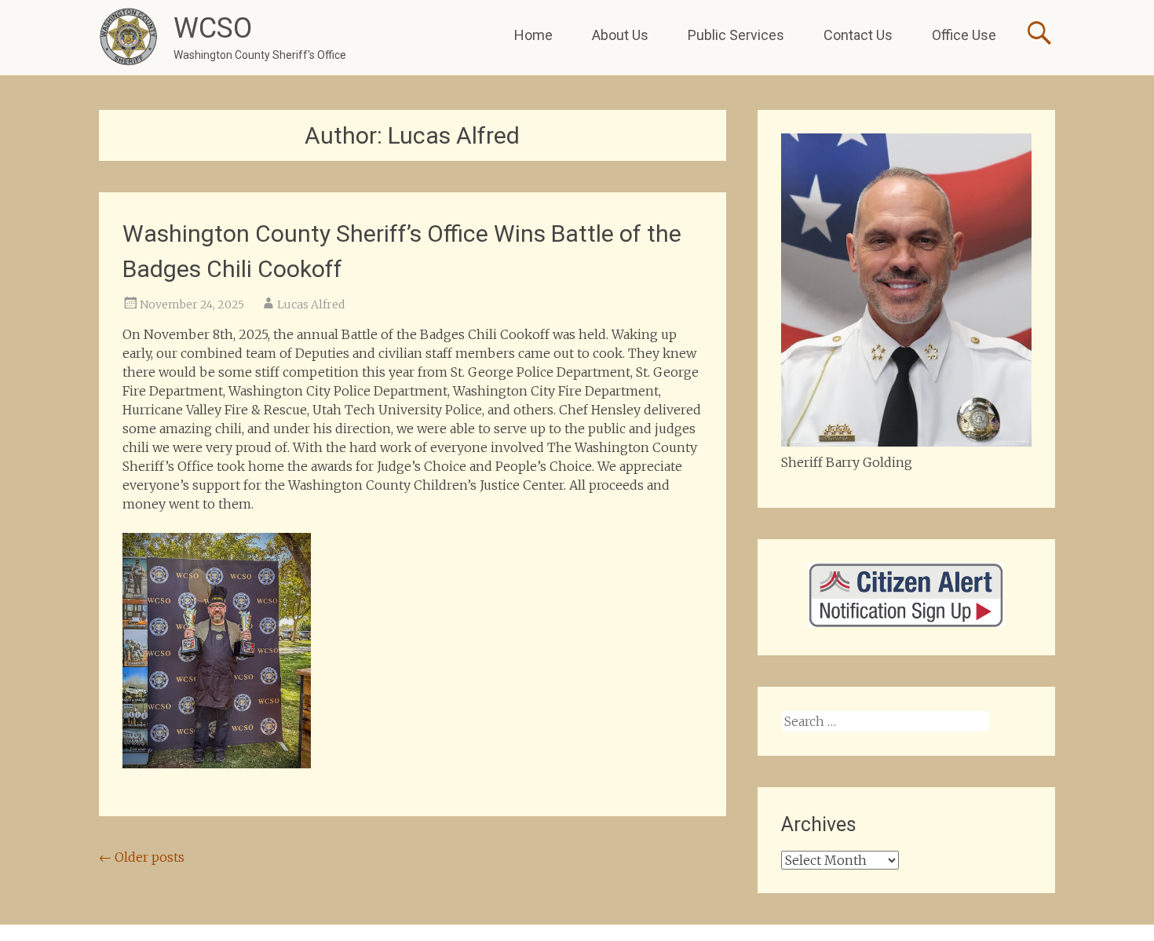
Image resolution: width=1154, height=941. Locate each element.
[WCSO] (128, 37)
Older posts (141, 857)
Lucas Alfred (311, 304)
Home (533, 35)
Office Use (964, 35)
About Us (620, 35)
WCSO (212, 28)
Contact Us (858, 35)
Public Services (736, 35)
